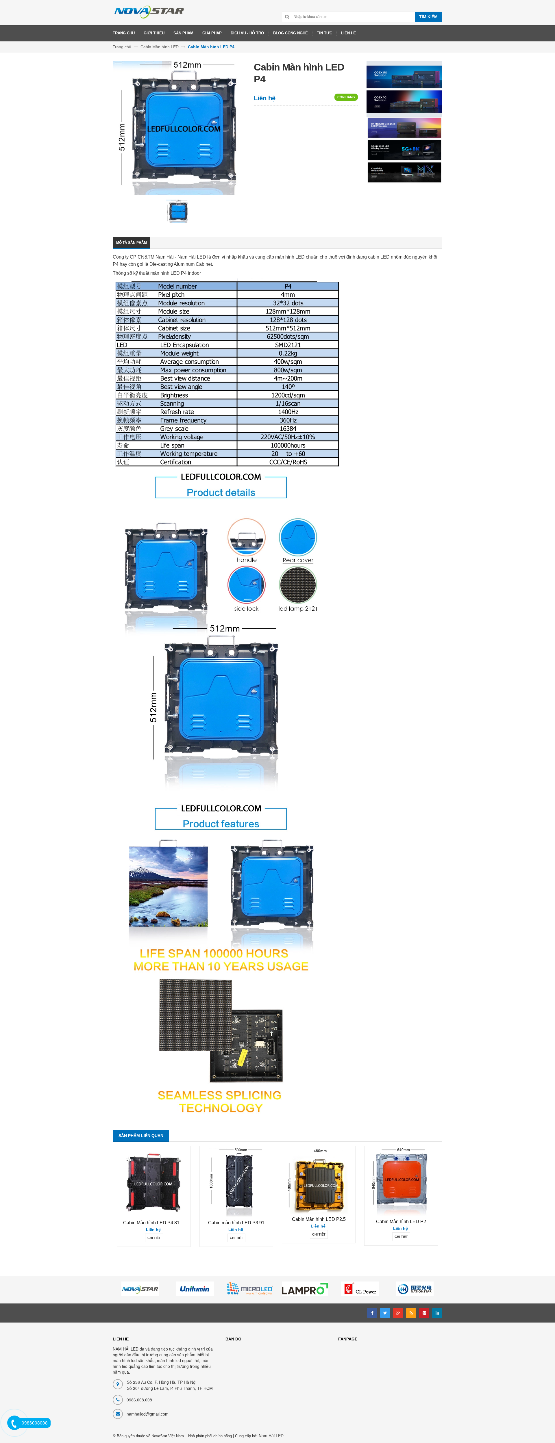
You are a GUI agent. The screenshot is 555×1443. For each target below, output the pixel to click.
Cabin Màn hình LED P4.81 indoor (158, 1222)
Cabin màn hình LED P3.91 (236, 1222)
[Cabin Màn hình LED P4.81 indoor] (154, 1182)
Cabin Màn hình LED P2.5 (319, 1219)
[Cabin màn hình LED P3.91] (236, 1182)
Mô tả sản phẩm (131, 243)
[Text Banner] (404, 150)
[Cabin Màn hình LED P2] (401, 1182)
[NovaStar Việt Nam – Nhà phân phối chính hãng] (149, 14)
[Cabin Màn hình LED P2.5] (319, 1180)
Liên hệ (264, 98)
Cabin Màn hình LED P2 (401, 1221)
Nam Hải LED (271, 1435)
